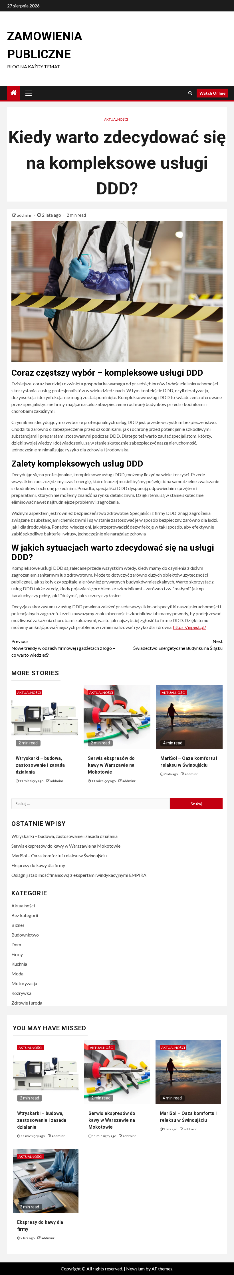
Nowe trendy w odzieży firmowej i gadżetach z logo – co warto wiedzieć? (63, 648)
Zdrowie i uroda (26, 1002)
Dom (16, 944)
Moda (17, 973)
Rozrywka (21, 993)
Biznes (18, 925)
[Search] (190, 92)
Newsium (135, 1268)
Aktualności (116, 119)
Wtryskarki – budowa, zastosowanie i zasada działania (40, 765)
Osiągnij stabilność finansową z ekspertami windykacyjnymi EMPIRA (78, 875)
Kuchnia (19, 964)
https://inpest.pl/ (189, 627)
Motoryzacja (24, 983)
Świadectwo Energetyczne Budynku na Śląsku (178, 644)
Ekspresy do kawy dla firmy (38, 865)
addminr (24, 215)
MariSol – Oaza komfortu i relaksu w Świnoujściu (59, 855)
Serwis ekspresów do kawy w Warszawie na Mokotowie (111, 765)
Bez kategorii (24, 915)
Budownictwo (25, 934)
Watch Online (212, 93)
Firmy (17, 954)
